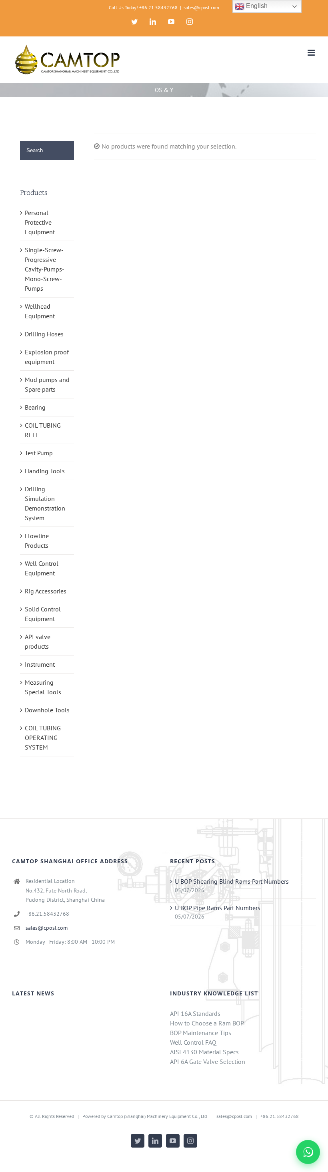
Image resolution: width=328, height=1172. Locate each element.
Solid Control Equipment (43, 614)
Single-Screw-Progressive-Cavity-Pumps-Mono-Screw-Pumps (44, 269)
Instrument (40, 664)
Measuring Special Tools (43, 687)
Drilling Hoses (44, 334)
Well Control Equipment (41, 568)
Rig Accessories (45, 591)
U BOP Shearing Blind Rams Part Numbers (232, 881)
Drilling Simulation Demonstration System (45, 503)
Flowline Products (37, 540)
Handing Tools (45, 471)
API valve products (37, 641)
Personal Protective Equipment (40, 222)
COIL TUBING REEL (43, 430)
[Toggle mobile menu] (312, 52)
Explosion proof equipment (47, 357)
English (256, 5)
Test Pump (39, 453)
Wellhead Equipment (40, 311)
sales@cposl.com (201, 7)
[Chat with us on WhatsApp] (308, 1152)
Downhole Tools (47, 710)
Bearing (35, 407)
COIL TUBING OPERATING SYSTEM (43, 737)
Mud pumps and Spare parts (47, 384)
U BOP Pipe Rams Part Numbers (217, 908)
